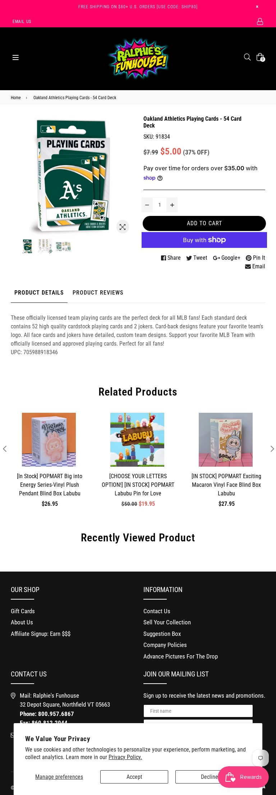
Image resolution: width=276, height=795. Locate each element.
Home (16, 97)
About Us (22, 622)
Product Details (39, 292)
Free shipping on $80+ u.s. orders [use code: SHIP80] (138, 6)
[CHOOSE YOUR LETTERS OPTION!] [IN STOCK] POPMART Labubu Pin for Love (138, 485)
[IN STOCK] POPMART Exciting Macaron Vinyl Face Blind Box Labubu (226, 485)
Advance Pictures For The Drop (180, 656)
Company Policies (165, 644)
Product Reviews (98, 292)
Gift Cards (23, 611)
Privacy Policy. (125, 757)
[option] (27, 246)
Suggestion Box (162, 633)
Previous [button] (4, 448)
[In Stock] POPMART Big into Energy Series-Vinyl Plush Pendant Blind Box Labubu (49, 485)
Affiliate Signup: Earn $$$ (40, 633)
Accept (134, 776)
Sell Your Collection (167, 622)
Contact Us (156, 611)
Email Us (22, 21)
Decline (209, 776)
